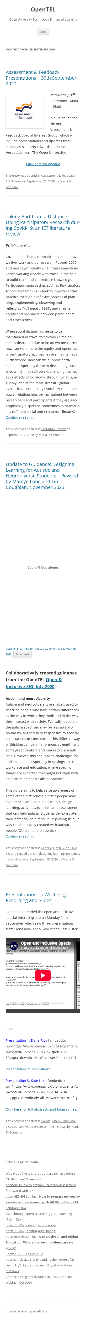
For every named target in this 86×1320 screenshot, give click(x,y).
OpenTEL (43, 9)
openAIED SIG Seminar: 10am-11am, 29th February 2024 (43, 1202)
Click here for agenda (43, 164)
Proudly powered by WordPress (26, 1311)
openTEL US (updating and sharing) (31, 1225)
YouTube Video (22, 1126)
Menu (43, 31)
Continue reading (22, 417)
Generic (46, 848)
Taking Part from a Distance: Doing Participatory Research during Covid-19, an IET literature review (43, 225)
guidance (72, 853)
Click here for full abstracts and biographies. (41, 1109)
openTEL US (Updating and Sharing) (31, 1231)
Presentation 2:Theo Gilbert (28, 1069)
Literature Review (53, 429)
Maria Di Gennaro (51, 435)
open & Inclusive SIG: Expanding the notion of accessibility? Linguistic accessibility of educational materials (40, 1265)
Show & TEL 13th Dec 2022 (24, 1254)
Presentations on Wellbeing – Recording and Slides (38, 897)
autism (33, 853)
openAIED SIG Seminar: (42, 1242)
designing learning (52, 853)
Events (17, 181)
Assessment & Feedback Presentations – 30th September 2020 (41, 78)
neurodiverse (15, 859)
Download (22, 654)
